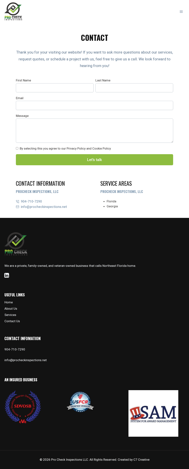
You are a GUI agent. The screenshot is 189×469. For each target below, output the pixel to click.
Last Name (102, 80)
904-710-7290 (14, 349)
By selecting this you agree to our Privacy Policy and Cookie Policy (65, 148)
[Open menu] (181, 11)
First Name (23, 80)
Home (8, 302)
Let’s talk (94, 160)
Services (10, 315)
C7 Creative (141, 459)
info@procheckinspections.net (25, 360)
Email (19, 98)
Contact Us (12, 321)
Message (22, 116)
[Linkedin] (6, 275)
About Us (10, 308)
